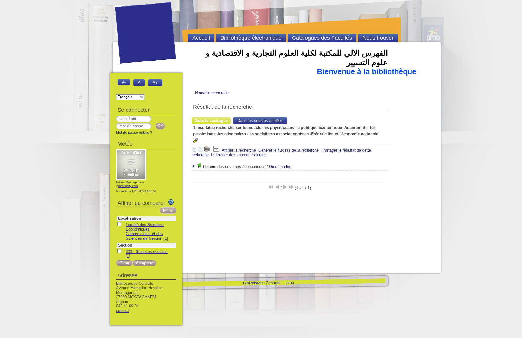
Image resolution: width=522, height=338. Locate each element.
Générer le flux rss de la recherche (288, 150)
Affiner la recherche (239, 150)
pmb (290, 282)
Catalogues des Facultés (322, 38)
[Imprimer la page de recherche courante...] (207, 150)
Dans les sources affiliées (260, 120)
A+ (155, 82)
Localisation (129, 218)
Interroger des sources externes (239, 155)
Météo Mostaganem (130, 182)
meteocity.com (128, 186)
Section (125, 245)
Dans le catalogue (211, 120)
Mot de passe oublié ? (134, 132)
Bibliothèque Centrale (261, 282)
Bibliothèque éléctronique (251, 38)
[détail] (193, 166)
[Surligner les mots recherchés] (195, 140)
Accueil (201, 38)
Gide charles (280, 166)
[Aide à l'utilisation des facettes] (171, 202)
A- (124, 82)
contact (122, 310)
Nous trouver (378, 38)
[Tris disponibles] (216, 150)
